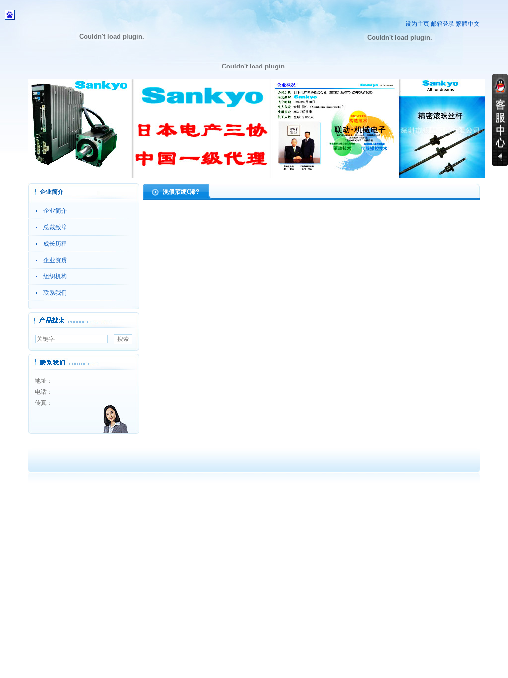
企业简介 (55, 210)
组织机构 (55, 276)
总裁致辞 (55, 227)
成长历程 (55, 243)
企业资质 (55, 260)
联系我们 (55, 292)
